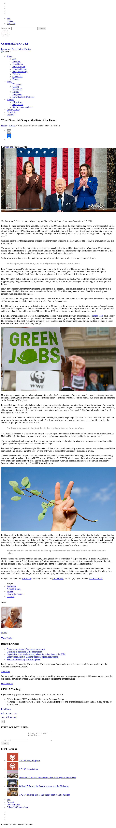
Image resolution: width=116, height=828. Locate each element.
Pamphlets (17, 94)
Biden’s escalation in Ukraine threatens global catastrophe (32, 657)
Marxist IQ (17, 89)
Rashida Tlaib (97, 316)
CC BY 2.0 (58, 578)
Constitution (17, 64)
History (15, 92)
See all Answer (9, 717)
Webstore (16, 74)
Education (17, 84)
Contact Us (17, 76)
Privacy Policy (13, 804)
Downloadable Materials (23, 97)
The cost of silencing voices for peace (23, 659)
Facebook (26, 578)
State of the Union (15, 594)
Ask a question (9, 713)
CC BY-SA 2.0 (95, 578)
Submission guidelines (22, 107)
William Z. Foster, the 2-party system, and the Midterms (43, 786)
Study (9, 81)
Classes (15, 87)
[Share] (61, 136)
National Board (14, 589)
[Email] (61, 131)
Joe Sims (9, 147)
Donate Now (7, 683)
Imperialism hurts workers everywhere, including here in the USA (36, 654)
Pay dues (16, 61)
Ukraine (10, 596)
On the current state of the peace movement (26, 649)
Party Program (18, 66)
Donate (10, 21)
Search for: (6, 28)
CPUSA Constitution (28, 769)
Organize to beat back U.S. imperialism (24, 652)
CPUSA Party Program (29, 760)
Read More (6, 709)
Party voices (17, 104)
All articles (17, 102)
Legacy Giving (13, 109)
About (9, 56)
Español (10, 114)
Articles (10, 99)
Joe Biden (11, 586)
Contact (10, 802)
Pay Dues (11, 23)
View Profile (6, 638)
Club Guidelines (19, 69)
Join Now (5, 671)
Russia (10, 591)
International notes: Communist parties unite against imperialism (47, 777)
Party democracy (19, 71)
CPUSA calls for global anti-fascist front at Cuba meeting (44, 795)
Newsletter (11, 112)
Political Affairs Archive (17, 807)
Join (8, 18)
